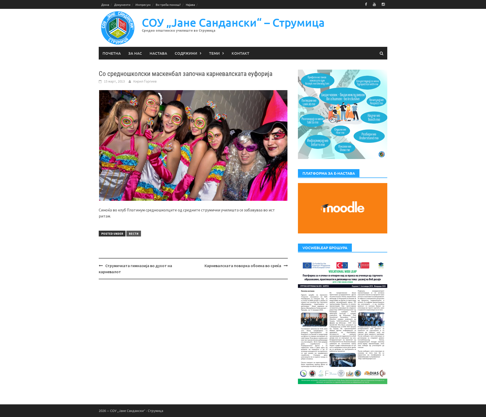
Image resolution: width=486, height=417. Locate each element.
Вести (133, 233)
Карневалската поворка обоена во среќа (243, 265)
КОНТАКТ (240, 53)
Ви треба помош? (168, 5)
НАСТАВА (158, 53)
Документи (122, 5)
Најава (190, 5)
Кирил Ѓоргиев (145, 81)
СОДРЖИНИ (186, 53)
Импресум (143, 5)
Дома (105, 5)
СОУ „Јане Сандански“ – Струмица (233, 22)
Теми (214, 53)
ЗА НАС (135, 53)
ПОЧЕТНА (112, 53)
